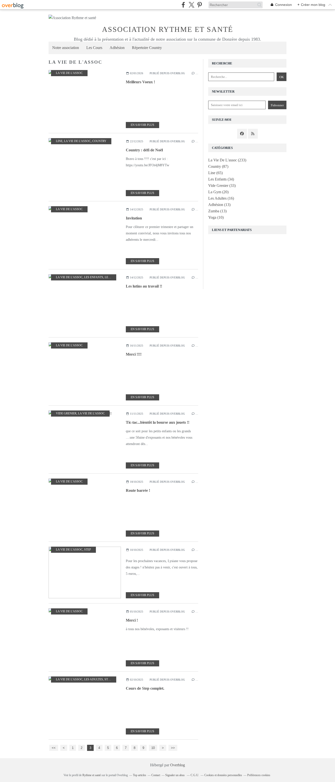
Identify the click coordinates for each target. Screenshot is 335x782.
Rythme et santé (91, 775)
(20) (218, 192)
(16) (221, 198)
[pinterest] (199, 5)
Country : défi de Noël (144, 150)
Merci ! (132, 620)
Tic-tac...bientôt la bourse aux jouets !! (157, 422)
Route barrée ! (138, 490)
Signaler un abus (175, 775)
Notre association (65, 48)
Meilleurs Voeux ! (140, 82)
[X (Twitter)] (191, 5)
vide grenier (66, 413)
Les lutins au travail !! (144, 286)
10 (153, 748)
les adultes (114, 277)
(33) (222, 185)
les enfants (93, 277)
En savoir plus (142, 125)
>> (173, 748)
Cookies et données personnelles (223, 775)
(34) (221, 179)
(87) (218, 166)
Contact (155, 775)
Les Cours (94, 48)
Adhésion (117, 48)
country (99, 141)
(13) (219, 205)
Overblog (177, 765)
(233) (227, 160)
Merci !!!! (134, 354)
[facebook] (183, 5)
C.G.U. (195, 775)
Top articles (139, 775)
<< (54, 748)
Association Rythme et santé (167, 29)
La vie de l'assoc (69, 73)
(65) (215, 173)
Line (59, 141)
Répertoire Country (147, 48)
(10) (216, 217)
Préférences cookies (258, 775)
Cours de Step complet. (145, 688)
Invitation (134, 218)
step (87, 549)
